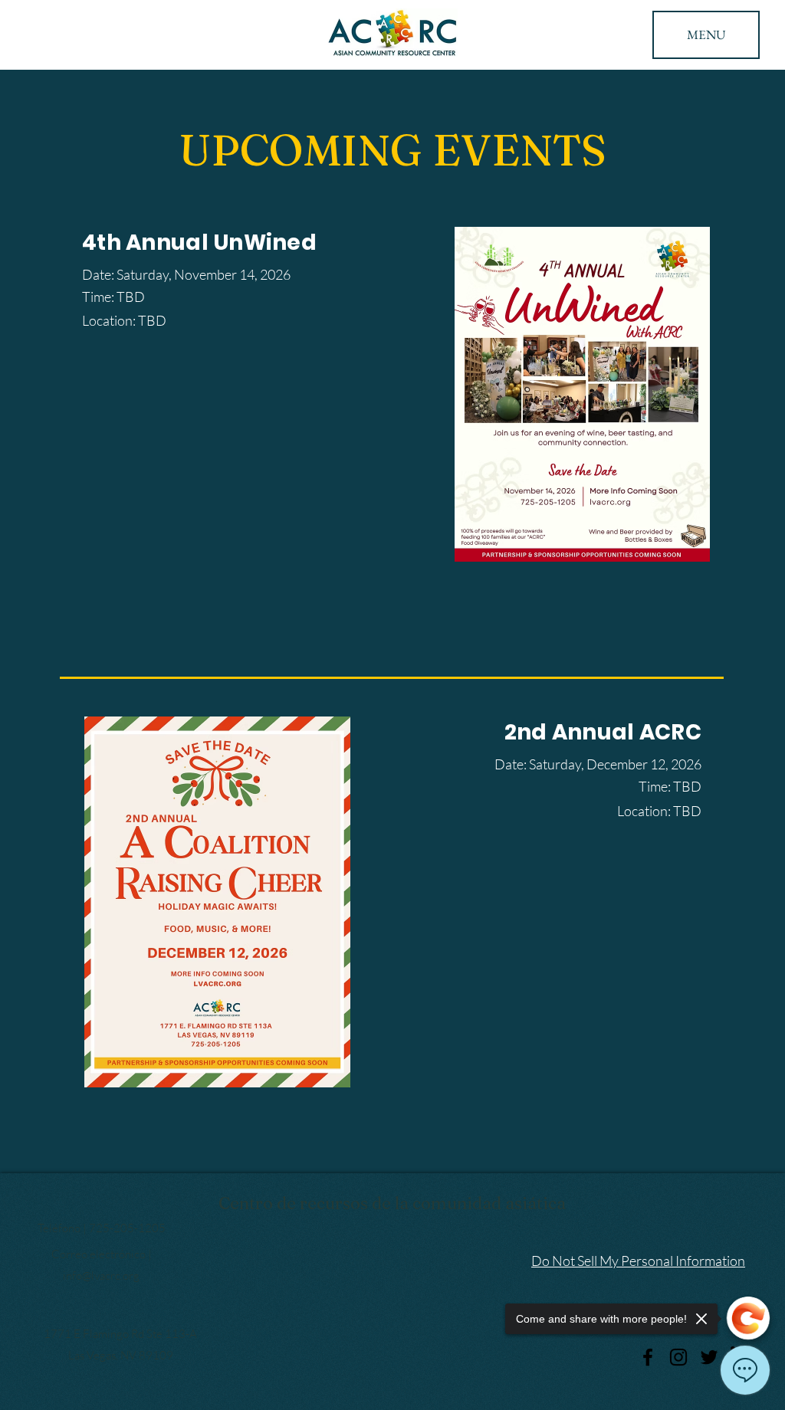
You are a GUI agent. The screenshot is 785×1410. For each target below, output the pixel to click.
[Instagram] (678, 1357)
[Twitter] (709, 1357)
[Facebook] (647, 1357)
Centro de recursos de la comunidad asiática (392, 1203)
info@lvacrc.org (101, 1275)
